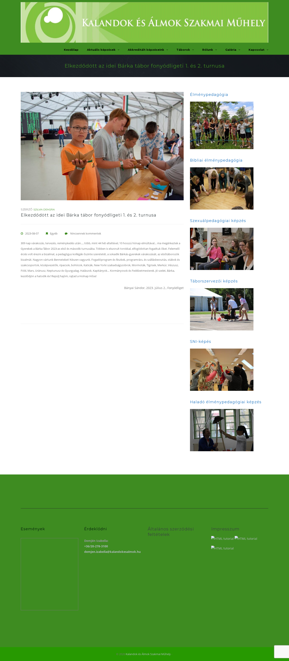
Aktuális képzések (101, 49)
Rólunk (207, 49)
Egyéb (54, 233)
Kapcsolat (256, 49)
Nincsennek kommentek (85, 233)
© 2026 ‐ (144, 654)
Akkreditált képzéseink (146, 49)
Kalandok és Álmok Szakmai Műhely (148, 654)
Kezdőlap (71, 49)
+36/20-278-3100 (96, 546)
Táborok (183, 49)
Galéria (230, 49)
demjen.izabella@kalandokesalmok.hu (112, 552)
